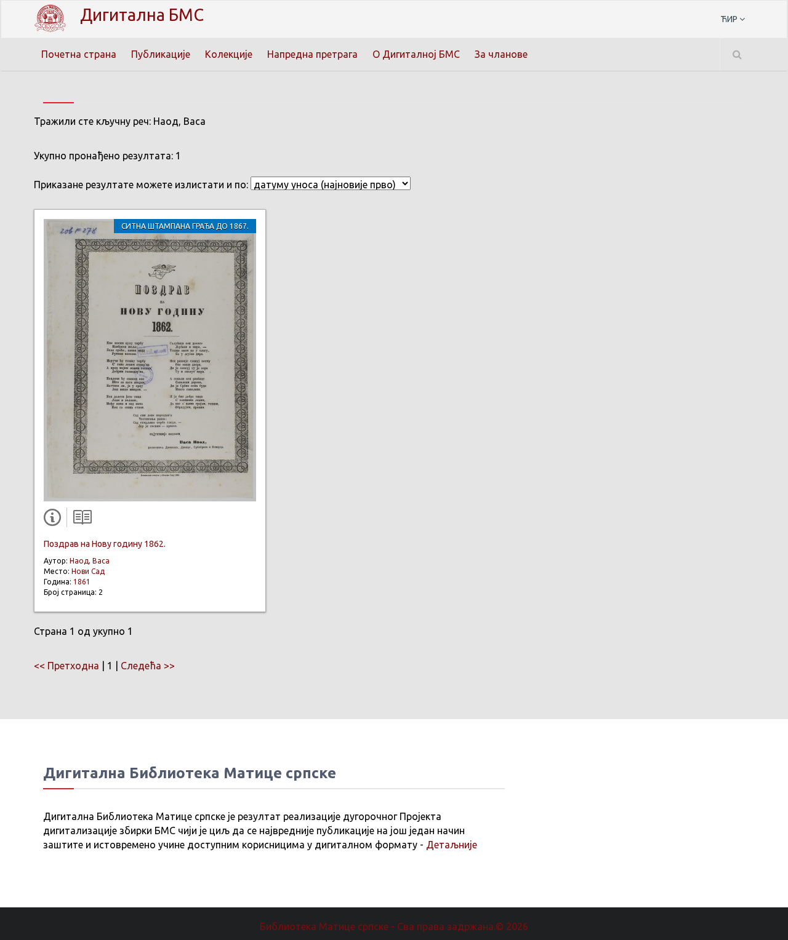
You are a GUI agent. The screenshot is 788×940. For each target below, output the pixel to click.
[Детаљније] (55, 519)
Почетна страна (78, 54)
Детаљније (451, 844)
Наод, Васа (90, 561)
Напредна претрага (312, 54)
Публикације (160, 54)
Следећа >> (148, 665)
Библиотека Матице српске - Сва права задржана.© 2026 (394, 926)
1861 (81, 582)
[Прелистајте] (79, 519)
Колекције (228, 54)
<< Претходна (66, 665)
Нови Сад (88, 571)
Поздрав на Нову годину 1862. (105, 544)
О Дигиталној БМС (416, 54)
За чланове (501, 54)
